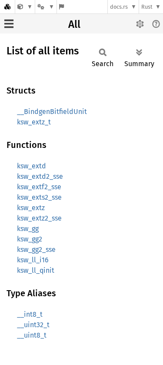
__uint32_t (33, 325)
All (74, 24)
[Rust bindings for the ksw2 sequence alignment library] (25, 6)
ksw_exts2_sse (39, 197)
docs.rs (119, 6)
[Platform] (45, 6)
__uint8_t (32, 335)
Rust (147, 6)
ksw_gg (28, 228)
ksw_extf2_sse (39, 187)
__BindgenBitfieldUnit (52, 111)
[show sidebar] (9, 23)
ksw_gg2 (29, 239)
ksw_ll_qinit (35, 270)
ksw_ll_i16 (33, 260)
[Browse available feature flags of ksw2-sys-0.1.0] (61, 6)
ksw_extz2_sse (39, 218)
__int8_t (30, 314)
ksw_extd (31, 166)
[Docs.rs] (7, 6)
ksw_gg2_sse (36, 249)
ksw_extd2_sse (40, 176)
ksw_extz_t (34, 122)
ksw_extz (31, 208)
